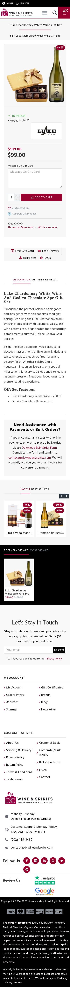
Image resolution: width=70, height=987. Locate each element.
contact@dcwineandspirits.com (29, 457)
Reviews (51, 280)
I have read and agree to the (36, 659)
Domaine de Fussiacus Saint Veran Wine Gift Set (52, 533)
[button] (61, 496)
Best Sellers (40, 489)
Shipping (38, 280)
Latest (25, 489)
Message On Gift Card (20, 166)
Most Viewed (39, 550)
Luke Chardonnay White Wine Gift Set (17, 592)
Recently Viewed (16, 550)
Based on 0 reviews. (21, 227)
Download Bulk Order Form (39, 448)
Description (22, 280)
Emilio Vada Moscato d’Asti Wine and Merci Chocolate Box (20, 533)
